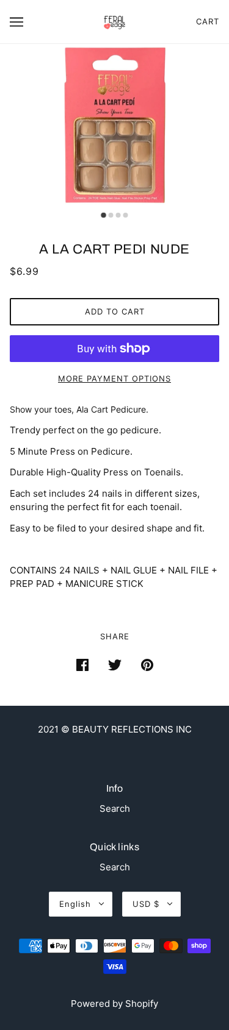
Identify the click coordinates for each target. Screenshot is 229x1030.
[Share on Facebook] (82, 665)
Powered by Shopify (114, 1003)
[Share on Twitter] (114, 665)
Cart (207, 21)
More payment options (114, 378)
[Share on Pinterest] (147, 665)
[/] (115, 20)
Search (115, 808)
